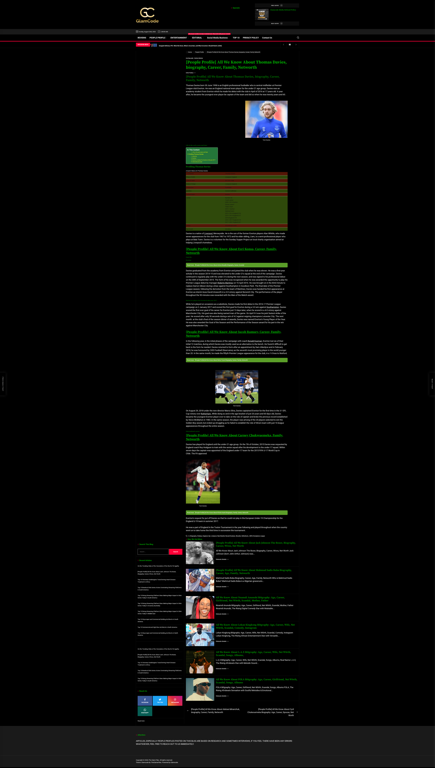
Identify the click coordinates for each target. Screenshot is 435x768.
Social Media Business (217, 38)
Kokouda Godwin (221, 559)
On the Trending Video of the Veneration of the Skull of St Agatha (158, 566)
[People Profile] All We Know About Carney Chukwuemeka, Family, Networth (234, 437)
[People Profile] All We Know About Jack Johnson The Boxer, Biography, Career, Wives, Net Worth (256, 544)
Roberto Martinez (225, 283)
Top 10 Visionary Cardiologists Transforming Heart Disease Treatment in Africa (156, 581)
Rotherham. (206, 414)
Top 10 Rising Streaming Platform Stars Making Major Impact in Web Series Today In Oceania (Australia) (159, 605)
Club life (194, 156)
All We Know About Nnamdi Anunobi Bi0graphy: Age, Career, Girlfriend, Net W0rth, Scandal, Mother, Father (250, 599)
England (205, 536)
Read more (141, 721)
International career (197, 161)
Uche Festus (189, 73)
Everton (194, 158)
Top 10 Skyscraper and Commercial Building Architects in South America (158, 620)
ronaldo (238, 536)
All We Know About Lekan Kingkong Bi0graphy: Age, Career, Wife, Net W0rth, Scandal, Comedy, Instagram (255, 626)
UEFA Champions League (257, 536)
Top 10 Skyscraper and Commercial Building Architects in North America (158, 634)
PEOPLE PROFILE (157, 38)
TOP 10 (236, 38)
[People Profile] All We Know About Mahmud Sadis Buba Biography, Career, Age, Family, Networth (254, 572)
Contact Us (267, 38)
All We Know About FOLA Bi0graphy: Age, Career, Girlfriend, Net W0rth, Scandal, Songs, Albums (256, 681)
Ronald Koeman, (255, 341)
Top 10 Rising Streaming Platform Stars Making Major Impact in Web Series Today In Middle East (159, 612)
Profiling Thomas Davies (195, 154)
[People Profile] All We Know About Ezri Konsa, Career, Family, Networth (231, 251)
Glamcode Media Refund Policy (283, 10)
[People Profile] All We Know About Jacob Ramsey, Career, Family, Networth (233, 334)
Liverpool (208, 233)
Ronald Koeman (230, 536)
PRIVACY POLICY (251, 38)
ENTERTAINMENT (180, 36)
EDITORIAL (197, 38)
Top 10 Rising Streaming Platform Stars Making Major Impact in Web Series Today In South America (159, 597)
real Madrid (221, 536)
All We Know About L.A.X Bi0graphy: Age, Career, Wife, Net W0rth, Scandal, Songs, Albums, (253, 654)
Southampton (273, 307)
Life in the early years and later (200, 152)
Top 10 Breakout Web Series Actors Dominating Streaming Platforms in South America (160, 589)
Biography (193, 536)
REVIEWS (142, 38)
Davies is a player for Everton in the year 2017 (203, 160)
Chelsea (199, 536)
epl (209, 536)
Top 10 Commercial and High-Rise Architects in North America (157, 627)
